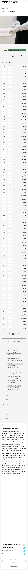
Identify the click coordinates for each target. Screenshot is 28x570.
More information (16, 450)
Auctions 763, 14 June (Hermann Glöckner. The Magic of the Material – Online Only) (14, 351)
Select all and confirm (14, 559)
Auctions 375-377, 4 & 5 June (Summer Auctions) (14, 359)
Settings (14, 562)
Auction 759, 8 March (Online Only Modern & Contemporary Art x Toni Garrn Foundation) (14, 379)
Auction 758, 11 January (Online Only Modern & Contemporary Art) (14, 387)
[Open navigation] (25, 2)
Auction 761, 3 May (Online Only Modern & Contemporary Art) (15, 365)
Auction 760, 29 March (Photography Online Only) (15, 372)
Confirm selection (14, 566)
